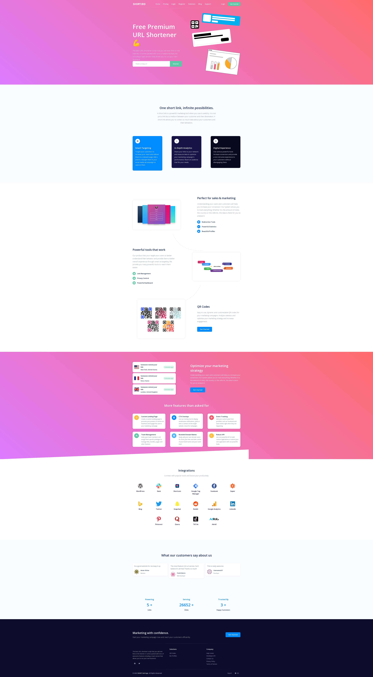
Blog (200, 4)
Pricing (165, 4)
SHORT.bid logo (143, 673)
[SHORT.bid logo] (139, 4)
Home (158, 4)
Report (229, 673)
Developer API (210, 656)
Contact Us (209, 659)
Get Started (204, 329)
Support (208, 4)
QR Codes (173, 653)
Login (173, 4)
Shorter (176, 64)
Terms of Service (211, 664)
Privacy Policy (210, 661)
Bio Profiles (173, 656)
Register (182, 4)
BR (238, 673)
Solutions (191, 4)
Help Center (210, 653)
